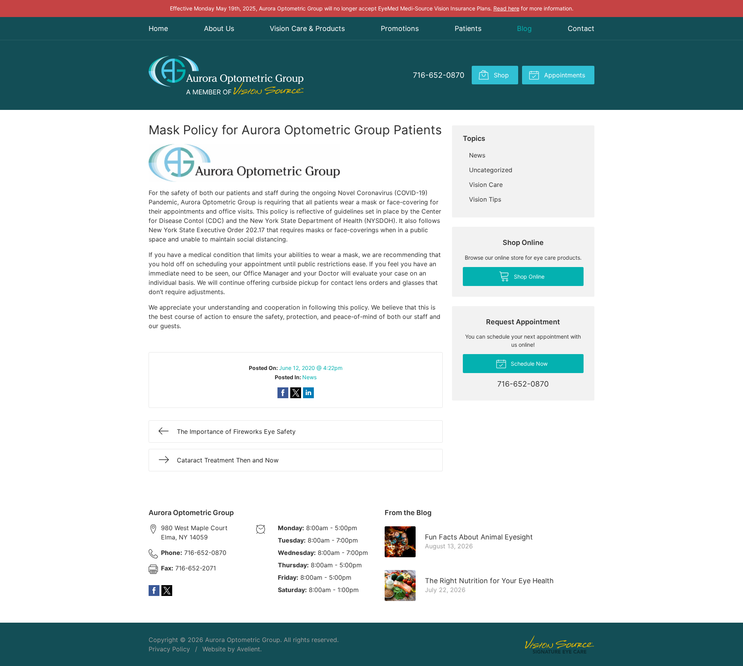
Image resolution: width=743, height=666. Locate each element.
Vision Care (486, 184)
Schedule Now (528, 363)
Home (158, 28)
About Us (219, 28)
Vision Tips (485, 199)
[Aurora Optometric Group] (226, 75)
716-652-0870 (438, 75)
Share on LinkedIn (308, 392)
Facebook (154, 590)
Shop (500, 75)
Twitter (166, 590)
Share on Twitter (295, 392)
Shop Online (528, 276)
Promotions (400, 28)
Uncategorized (490, 170)
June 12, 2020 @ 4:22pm (310, 368)
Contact (581, 28)
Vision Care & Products (307, 28)
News (309, 377)
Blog (524, 28)
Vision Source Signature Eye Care (559, 644)
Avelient (248, 649)
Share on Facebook (282, 392)
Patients (468, 28)
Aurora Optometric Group (242, 640)
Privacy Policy (169, 649)
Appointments (563, 75)
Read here (506, 8)
